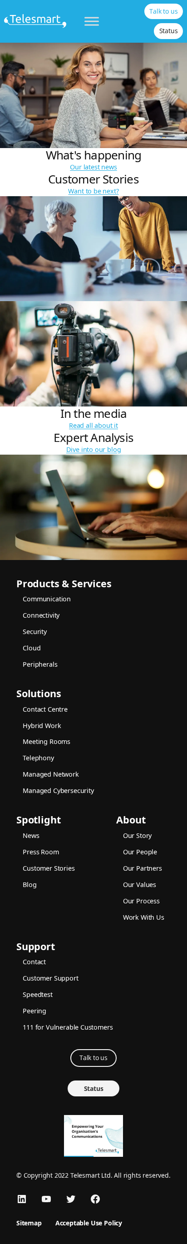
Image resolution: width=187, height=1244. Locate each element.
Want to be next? (93, 191)
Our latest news (93, 167)
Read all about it (93, 425)
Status (168, 30)
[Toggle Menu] (91, 21)
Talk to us (163, 11)
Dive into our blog (93, 449)
